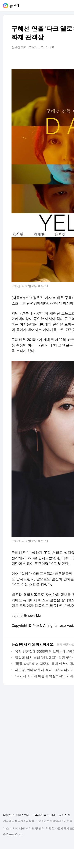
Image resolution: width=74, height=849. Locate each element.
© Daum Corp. (13, 834)
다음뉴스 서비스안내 (16, 815)
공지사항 (64, 815)
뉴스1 (14, 6)
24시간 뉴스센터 (44, 815)
